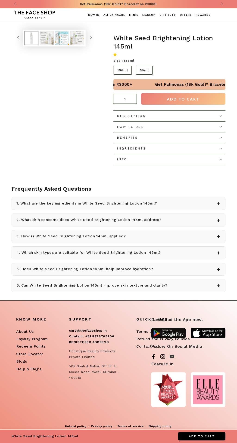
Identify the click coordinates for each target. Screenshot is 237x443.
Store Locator (29, 354)
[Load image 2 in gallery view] (47, 38)
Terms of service (130, 426)
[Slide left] (15, 4)
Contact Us (147, 346)
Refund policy (76, 426)
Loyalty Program (32, 339)
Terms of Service (152, 331)
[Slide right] (221, 4)
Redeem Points (31, 346)
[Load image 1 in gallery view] (31, 38)
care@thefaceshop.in (88, 330)
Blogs (21, 361)
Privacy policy (102, 426)
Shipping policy (160, 426)
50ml (144, 70)
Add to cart (183, 99)
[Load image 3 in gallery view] (62, 38)
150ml (122, 70)
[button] (116, 54)
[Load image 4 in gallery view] (77, 38)
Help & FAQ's (28, 369)
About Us (25, 331)
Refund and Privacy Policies (163, 339)
